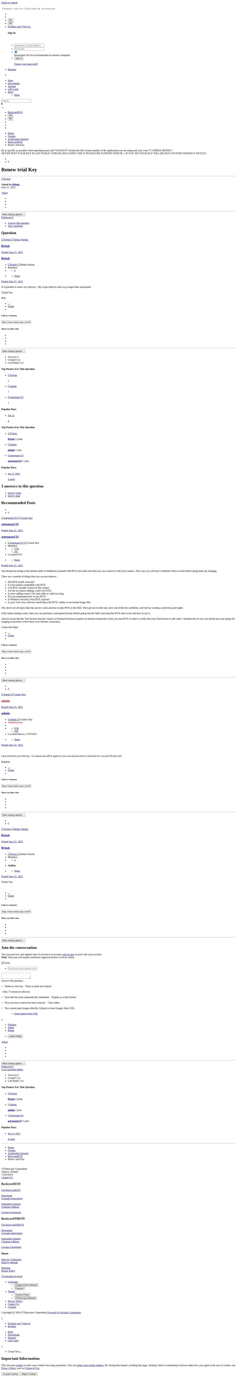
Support (12, 86)
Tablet (11, 1027)
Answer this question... (13, 980)
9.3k (16, 728)
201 (16, 551)
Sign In (18, 58)
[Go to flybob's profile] (5, 179)
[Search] (2, 107)
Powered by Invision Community (64, 1312)
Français (19, 1288)
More (10, 92)
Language (13, 1281)
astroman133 (15, 461)
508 (16, 731)
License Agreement (11, 1212)
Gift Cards (13, 89)
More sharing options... (13, 214)
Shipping (5, 1268)
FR (10, 23)
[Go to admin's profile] (12, 386)
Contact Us (7, 1177)
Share (4, 192)
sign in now (69, 954)
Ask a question (15, 226)
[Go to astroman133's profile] (15, 397)
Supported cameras (11, 1204)
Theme (11, 1291)
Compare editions (10, 1207)
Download (6, 1195)
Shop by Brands (9, 1262)
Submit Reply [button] (15, 1036)
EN (10, 20)
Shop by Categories (11, 1259)
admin (11, 450)
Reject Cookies (28, 1374)
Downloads (14, 83)
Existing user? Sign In (19, 26)
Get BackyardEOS (10, 1190)
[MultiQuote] (9, 304)
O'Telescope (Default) (25, 1298)
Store (10, 80)
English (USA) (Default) (26, 1285)
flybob (15, 184)
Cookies (12, 1307)
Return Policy (8, 1270)
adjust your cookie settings (90, 1365)
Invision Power (22, 1295)
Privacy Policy (15, 1301)
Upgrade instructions (11, 1198)
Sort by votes (14, 493)
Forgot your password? (26, 64)
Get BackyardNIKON (12, 1224)
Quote (11, 306)
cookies (19, 1365)
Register (12, 69)
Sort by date (14, 496)
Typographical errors (11, 1276)
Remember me (21, 55)
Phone (11, 1030)
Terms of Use (32, 1368)
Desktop (12, 1024)
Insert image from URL (26, 1013)
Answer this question (18, 223)
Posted (12, 252)
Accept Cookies (10, 1374)
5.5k (16, 548)
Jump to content (9, 2)
